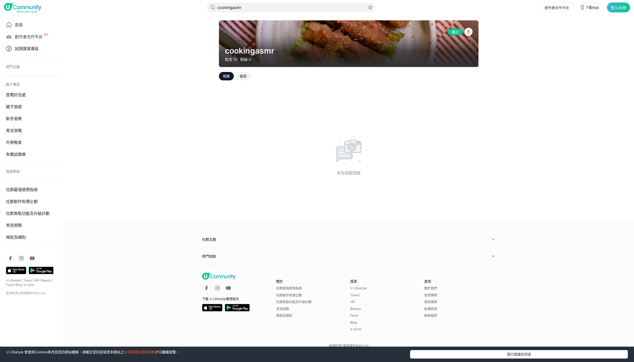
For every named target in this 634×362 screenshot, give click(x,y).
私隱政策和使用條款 (139, 352)
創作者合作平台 (557, 7)
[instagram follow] (21, 258)
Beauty (46, 280)
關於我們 (430, 288)
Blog (18, 285)
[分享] (468, 32)
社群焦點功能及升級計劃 (294, 302)
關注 (455, 32)
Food (9, 285)
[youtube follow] (32, 258)
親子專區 (13, 84)
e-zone (29, 285)
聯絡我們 (430, 315)
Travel (27, 280)
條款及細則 (284, 315)
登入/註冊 (618, 7)
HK (36, 280)
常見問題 (282, 309)
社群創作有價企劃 (289, 295)
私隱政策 (430, 309)
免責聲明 (430, 295)
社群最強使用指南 (289, 288)
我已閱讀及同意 (519, 354)
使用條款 (430, 302)
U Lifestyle (13, 280)
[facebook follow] (10, 258)
